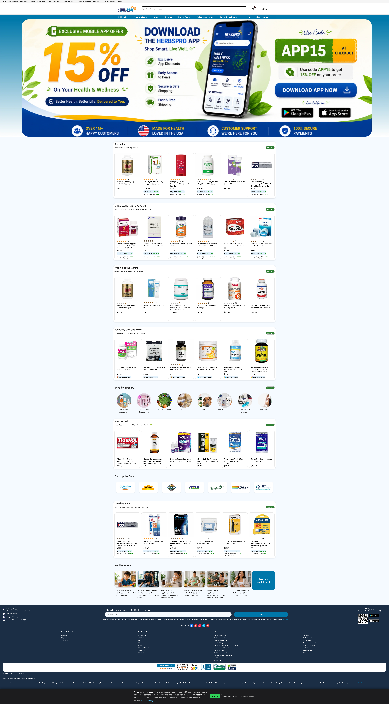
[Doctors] (125, 489)
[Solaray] (240, 489)
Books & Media (307, 650)
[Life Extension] (263, 489)
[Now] (194, 489)
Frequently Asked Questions (223, 655)
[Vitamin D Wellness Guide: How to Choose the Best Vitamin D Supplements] (240, 579)
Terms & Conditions (220, 653)
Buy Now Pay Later (220, 635)
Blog (62, 638)
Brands (305, 653)
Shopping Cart (143, 643)
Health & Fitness (308, 638)
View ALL (270, 148)
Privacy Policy (218, 643)
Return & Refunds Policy (222, 648)
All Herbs (306, 648)
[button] (253, 8)
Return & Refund (143, 648)
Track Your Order (143, 650)
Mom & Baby (307, 640)
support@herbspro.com (15, 617)
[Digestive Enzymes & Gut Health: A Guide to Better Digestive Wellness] (194, 579)
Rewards (141, 653)
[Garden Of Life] (171, 489)
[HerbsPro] (127, 8)
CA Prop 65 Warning (220, 640)
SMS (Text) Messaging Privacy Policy (226, 645)
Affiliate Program (219, 638)
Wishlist (140, 645)
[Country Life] (148, 489)
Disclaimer (217, 658)
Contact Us (64, 640)
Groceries (306, 635)
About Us (64, 635)
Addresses (141, 638)
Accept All (215, 696)
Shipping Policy (219, 650)
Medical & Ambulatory (310, 645)
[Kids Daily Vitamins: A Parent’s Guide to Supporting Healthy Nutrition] (125, 579)
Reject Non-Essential (230, 696)
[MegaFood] (217, 489)
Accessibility (218, 660)
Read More (361, 683)
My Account (142, 635)
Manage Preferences (247, 696)
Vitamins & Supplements (311, 643)
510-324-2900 (12, 614)
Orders (140, 640)
